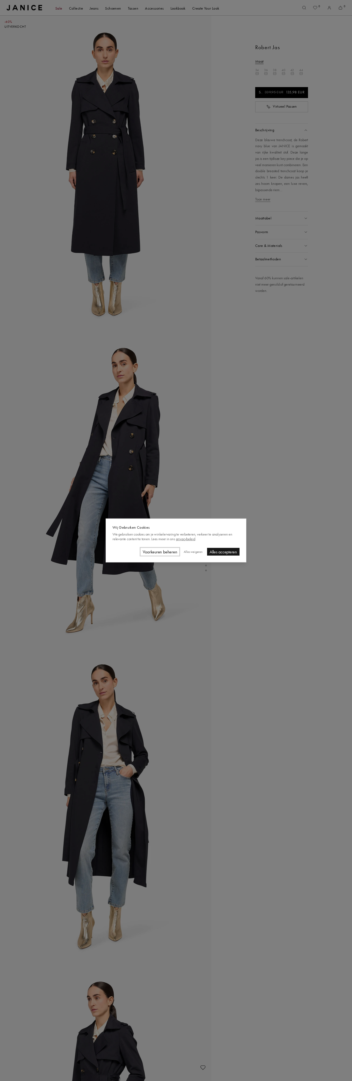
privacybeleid (185, 538)
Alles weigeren (193, 552)
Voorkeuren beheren (160, 552)
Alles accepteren (223, 552)
